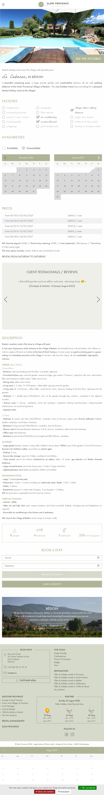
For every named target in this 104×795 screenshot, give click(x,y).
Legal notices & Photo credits (44, 744)
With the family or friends (12, 712)
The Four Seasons (9, 715)
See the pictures (88, 59)
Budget (57, 662)
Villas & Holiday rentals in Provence (69, 674)
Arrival (8, 557)
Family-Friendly (60, 653)
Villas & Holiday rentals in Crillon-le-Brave (71, 686)
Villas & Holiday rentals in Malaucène (70, 683)
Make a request (52, 584)
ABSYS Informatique (81, 744)
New (56, 665)
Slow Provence (10, 726)
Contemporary (60, 656)
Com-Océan (68, 744)
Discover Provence (12, 696)
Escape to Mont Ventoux (12, 700)
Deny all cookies (45, 792)
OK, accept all (88, 788)
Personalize (63, 792)
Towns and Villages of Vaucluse (15, 703)
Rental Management (13, 720)
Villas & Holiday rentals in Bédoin (68, 680)
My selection (59, 689)
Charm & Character (62, 659)
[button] (6, 300)
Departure (9, 565)
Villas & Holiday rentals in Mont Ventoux (71, 677)
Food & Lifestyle (8, 709)
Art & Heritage (8, 706)
